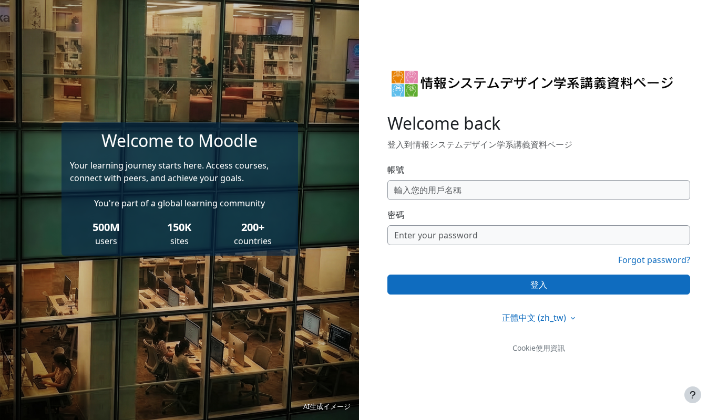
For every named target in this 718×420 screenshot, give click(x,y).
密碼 (395, 214)
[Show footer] (692, 394)
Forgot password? (654, 260)
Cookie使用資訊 (538, 348)
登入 (538, 284)
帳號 (395, 169)
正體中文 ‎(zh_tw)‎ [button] (535, 317)
